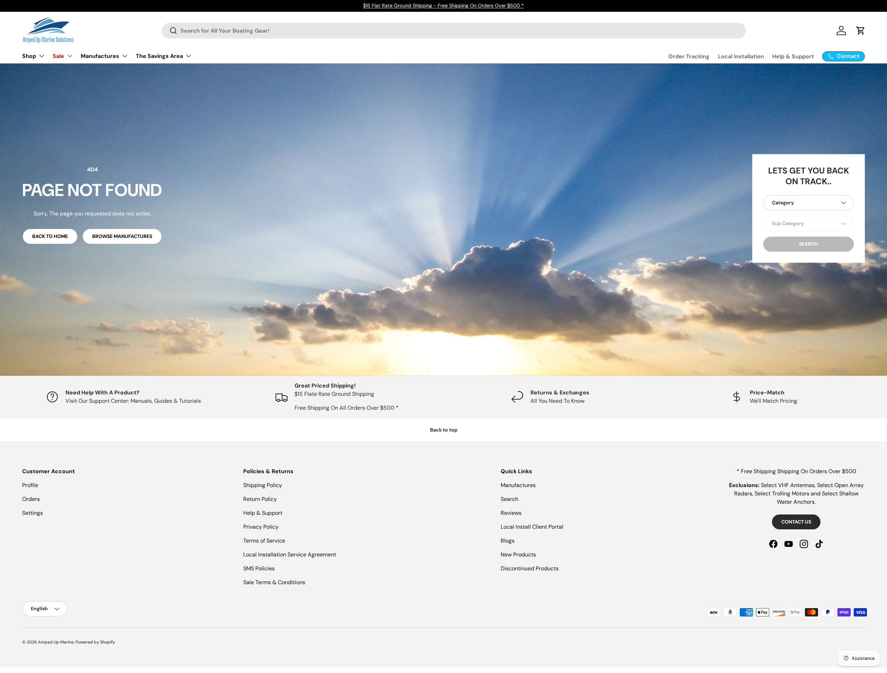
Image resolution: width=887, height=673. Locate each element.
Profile (30, 485)
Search (509, 499)
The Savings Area (159, 56)
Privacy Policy (261, 526)
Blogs (508, 540)
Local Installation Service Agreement (289, 554)
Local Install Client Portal (532, 526)
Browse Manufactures (122, 236)
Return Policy (260, 499)
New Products (518, 554)
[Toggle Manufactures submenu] (125, 56)
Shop (29, 56)
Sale (58, 56)
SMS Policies (259, 568)
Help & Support (793, 56)
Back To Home (50, 236)
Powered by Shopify (95, 642)
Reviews (511, 513)
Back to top (443, 430)
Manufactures (100, 56)
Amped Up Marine (56, 642)
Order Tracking (689, 56)
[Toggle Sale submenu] (69, 56)
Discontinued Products (530, 568)
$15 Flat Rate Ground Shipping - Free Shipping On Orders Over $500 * (443, 5)
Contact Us (796, 522)
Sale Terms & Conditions (274, 582)
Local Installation (741, 56)
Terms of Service (264, 540)
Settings (32, 513)
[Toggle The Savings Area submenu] (188, 56)
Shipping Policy (262, 485)
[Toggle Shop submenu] (41, 56)
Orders (31, 499)
